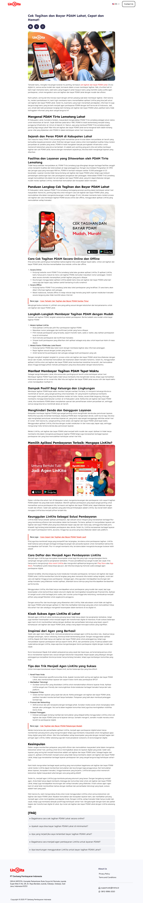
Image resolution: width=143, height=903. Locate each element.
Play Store (102, 563)
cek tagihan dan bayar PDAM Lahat (93, 85)
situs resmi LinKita (55, 563)
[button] (30, 26)
